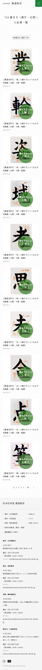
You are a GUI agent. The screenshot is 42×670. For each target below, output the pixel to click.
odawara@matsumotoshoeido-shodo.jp (19, 654)
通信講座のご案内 (11, 532)
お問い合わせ (33, 523)
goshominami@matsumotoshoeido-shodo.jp (21, 620)
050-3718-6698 (13, 553)
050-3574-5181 (13, 609)
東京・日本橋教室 (11, 514)
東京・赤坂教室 (10, 519)
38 (28, 487)
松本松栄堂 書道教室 (14, 503)
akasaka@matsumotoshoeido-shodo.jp (19, 587)
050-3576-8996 (13, 578)
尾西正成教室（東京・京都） (15, 527)
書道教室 (12, 3)
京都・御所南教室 (11, 523)
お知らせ (31, 514)
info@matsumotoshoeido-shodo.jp (23, 559)
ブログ (30, 519)
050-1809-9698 (13, 644)
